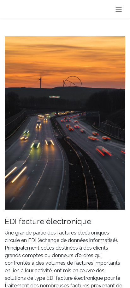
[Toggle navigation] (118, 9)
